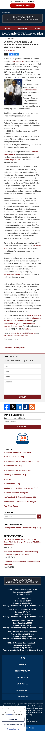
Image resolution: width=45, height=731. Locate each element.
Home (7, 28)
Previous (8, 348)
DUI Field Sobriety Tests (16, 493)
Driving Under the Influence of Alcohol (22, 461)
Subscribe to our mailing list (14, 418)
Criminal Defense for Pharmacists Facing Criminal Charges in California (21, 553)
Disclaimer (22, 677)
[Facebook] (7, 407)
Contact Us (22, 28)
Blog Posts (22, 697)
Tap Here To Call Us (22, 5)
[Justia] (25, 407)
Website (22, 664)
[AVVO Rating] (22, 438)
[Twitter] (13, 407)
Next (22, 348)
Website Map (22, 690)
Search (39, 517)
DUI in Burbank (34, 315)
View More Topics (11, 506)
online (27, 329)
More (37, 28)
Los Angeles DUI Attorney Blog (22, 17)
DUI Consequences (14, 457)
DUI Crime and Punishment (17, 452)
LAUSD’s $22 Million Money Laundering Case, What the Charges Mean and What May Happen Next (22, 542)
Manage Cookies (13, 729)
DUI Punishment (30, 333)
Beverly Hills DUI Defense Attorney (20, 502)
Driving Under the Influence (17, 470)
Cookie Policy (8, 715)
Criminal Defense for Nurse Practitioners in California (22, 563)
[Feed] (32, 407)
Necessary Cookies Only (13, 725)
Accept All (13, 719)
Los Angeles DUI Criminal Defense (20, 497)
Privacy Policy (22, 671)
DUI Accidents (12, 484)
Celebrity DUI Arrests (17, 333)
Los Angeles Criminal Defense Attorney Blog (22, 528)
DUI (7, 479)
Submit (22, 397)
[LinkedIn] (19, 407)
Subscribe (22, 427)
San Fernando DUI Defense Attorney (16, 335)
